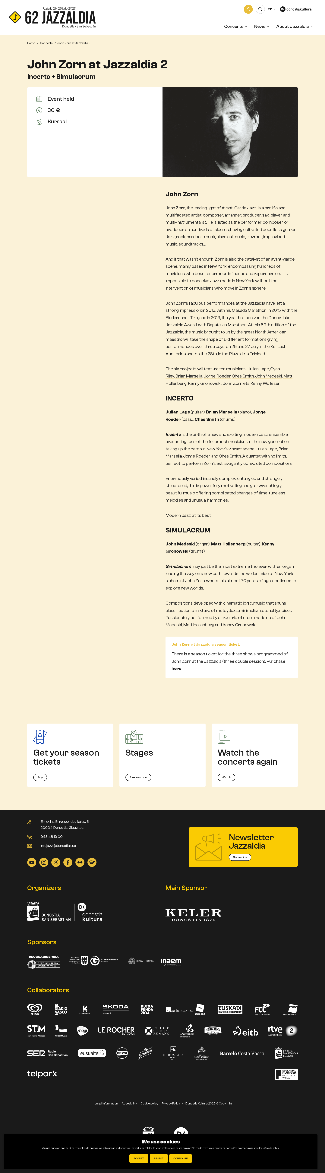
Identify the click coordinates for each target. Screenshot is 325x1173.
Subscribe (240, 857)
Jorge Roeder (217, 376)
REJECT (159, 1158)
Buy (40, 777)
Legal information (106, 1103)
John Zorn (232, 383)
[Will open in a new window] (298, 9)
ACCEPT (139, 1158)
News (259, 26)
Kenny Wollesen (265, 383)
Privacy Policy (171, 1103)
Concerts (233, 26)
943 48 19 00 (52, 836)
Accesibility (129, 1103)
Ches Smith (243, 376)
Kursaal (57, 122)
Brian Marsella (188, 376)
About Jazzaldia (292, 26)
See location (138, 777)
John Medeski (268, 376)
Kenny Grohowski (204, 383)
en (272, 9)
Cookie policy (149, 1103)
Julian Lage (258, 368)
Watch (226, 777)
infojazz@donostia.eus (58, 846)
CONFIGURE (180, 1158)
